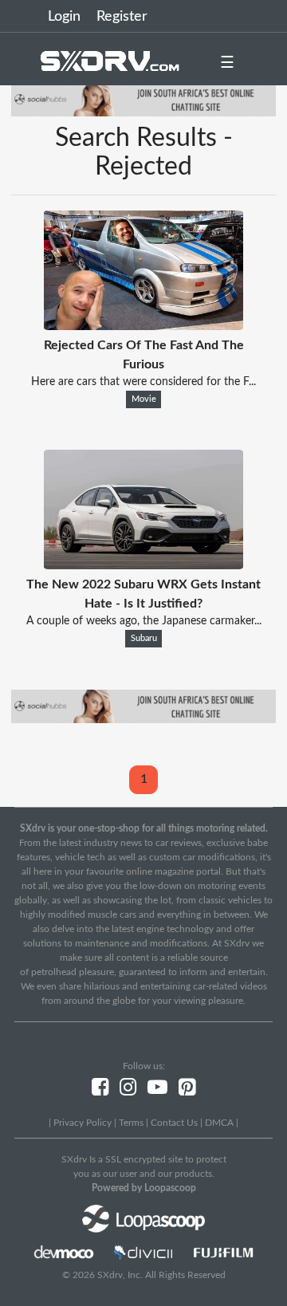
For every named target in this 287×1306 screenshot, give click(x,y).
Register (121, 17)
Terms (131, 1122)
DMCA (219, 1122)
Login (64, 17)
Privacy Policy (82, 1122)
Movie (144, 399)
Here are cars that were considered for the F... (143, 381)
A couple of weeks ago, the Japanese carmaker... (143, 621)
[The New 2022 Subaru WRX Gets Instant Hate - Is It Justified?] (143, 565)
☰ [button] (227, 63)
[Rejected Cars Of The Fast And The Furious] (143, 326)
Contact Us (174, 1122)
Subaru (144, 639)
